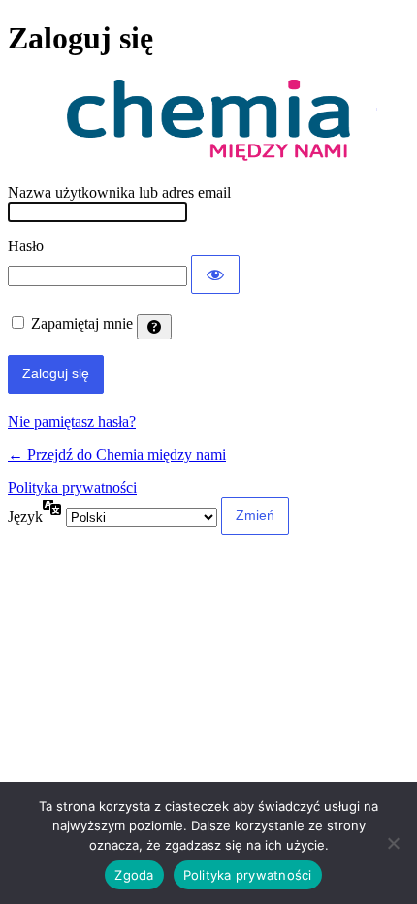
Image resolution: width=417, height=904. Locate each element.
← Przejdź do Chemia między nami (117, 454)
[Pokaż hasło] (215, 274)
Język (25, 516)
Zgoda (133, 875)
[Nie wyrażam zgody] (392, 843)
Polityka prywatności (72, 487)
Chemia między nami (208, 121)
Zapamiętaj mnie (82, 323)
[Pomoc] (154, 326)
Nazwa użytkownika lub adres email (119, 192)
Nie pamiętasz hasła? (72, 421)
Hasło (26, 246)
